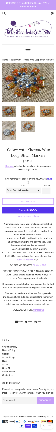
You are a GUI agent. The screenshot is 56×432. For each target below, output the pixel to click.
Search (5, 354)
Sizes (23, 185)
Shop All (6, 368)
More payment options (28, 216)
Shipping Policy (9, 347)
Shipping (9, 166)
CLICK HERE (39, 265)
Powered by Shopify (45, 416)
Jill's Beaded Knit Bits (27, 416)
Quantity (46, 185)
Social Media (8, 372)
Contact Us (38, 310)
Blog (4, 361)
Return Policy (8, 350)
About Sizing (8, 357)
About (5, 365)
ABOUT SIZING (25, 260)
